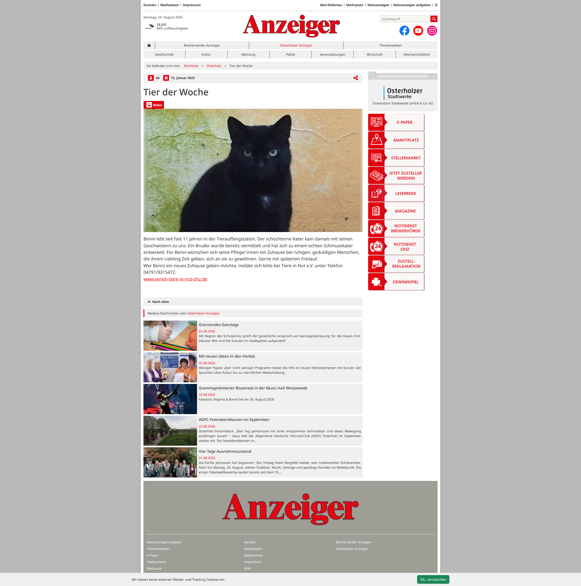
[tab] (153, 105)
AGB (247, 568)
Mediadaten (169, 5)
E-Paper (153, 555)
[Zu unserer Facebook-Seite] (404, 31)
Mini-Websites (331, 5)
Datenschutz (253, 555)
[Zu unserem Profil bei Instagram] (432, 31)
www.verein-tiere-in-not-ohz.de (175, 279)
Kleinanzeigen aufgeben (412, 5)
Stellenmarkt (156, 562)
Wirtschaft (374, 54)
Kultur (206, 54)
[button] (436, 5)
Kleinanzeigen (378, 5)
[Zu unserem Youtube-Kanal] (418, 31)
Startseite (191, 66)
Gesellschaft (164, 54)
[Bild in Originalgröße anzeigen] (253, 170)
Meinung (248, 54)
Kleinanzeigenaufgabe (164, 542)
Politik (290, 54)
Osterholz (214, 66)
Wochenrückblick (417, 54)
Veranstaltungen (332, 54)
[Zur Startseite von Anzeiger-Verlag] (291, 26)
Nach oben (160, 301)
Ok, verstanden (433, 579)
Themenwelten (390, 45)
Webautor (154, 568)
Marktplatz (354, 5)
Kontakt (149, 5)
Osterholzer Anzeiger (296, 45)
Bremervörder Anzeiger (202, 45)
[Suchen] (434, 18)
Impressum (192, 5)
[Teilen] (355, 78)
